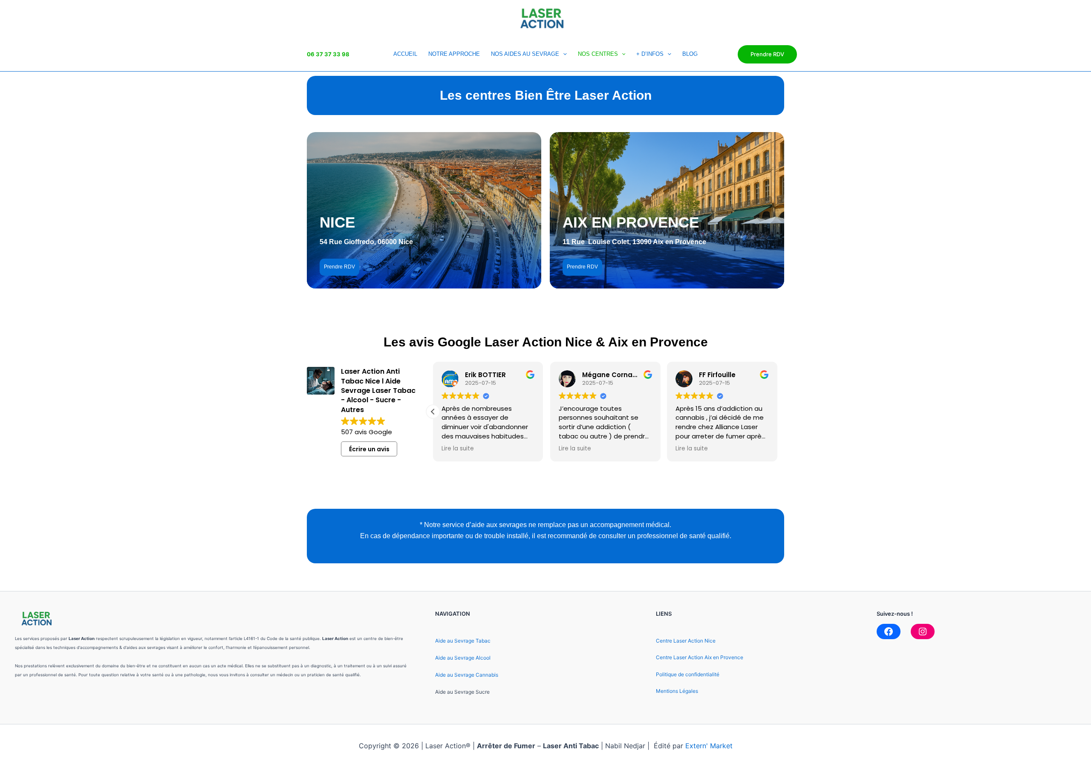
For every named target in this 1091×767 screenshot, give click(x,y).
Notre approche (454, 54)
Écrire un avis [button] (369, 449)
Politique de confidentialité (687, 674)
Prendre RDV (767, 54)
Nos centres (598, 54)
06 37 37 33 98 (328, 54)
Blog (690, 54)
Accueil (405, 54)
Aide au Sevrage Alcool (463, 658)
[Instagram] (923, 631)
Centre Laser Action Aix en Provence (699, 657)
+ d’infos (650, 54)
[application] (563, 54)
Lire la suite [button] (458, 449)
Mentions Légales (677, 691)
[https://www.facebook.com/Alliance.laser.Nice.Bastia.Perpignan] (889, 631)
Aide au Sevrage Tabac (463, 640)
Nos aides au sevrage (525, 54)
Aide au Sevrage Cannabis (466, 675)
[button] (433, 411)
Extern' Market (709, 745)
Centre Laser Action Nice (686, 640)
